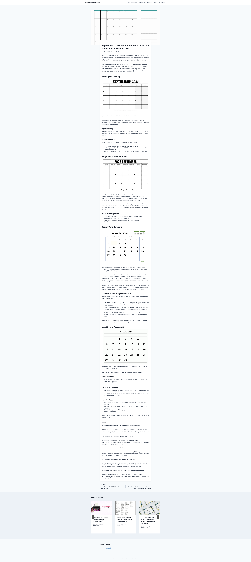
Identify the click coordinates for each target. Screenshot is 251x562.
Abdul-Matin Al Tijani (107, 51)
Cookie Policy (142, 2)
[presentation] (101, 508)
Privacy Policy (161, 2)
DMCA (155, 2)
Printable (104, 42)
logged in (108, 548)
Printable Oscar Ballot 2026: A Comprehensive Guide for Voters (124, 519)
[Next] (158, 517)
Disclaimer (149, 2)
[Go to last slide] (93, 517)
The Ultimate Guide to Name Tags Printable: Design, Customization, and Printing (139, 486)
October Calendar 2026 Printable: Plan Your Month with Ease (111, 486)
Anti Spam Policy (132, 2)
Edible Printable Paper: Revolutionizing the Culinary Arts (100, 519)
